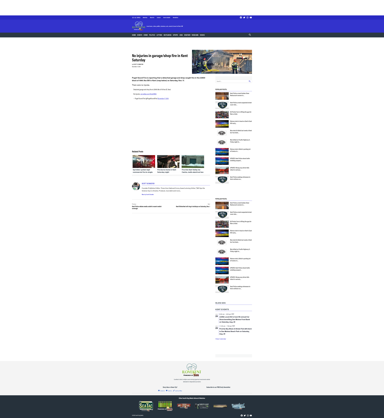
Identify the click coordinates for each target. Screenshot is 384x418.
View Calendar (220, 339)
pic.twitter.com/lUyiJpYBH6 (148, 94)
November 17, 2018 (163, 98)
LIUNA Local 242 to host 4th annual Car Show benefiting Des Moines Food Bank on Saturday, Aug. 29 (234, 319)
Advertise (145, 17)
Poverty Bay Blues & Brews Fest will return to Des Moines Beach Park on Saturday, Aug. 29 (235, 331)
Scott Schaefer (138, 64)
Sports (175, 35)
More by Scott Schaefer (148, 194)
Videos (202, 35)
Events (139, 35)
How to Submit (166, 17)
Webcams (195, 35)
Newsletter (175, 17)
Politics (152, 35)
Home (134, 35)
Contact (159, 17)
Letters (159, 35)
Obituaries (168, 35)
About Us (152, 17)
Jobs (181, 35)
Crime (146, 35)
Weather (187, 35)
